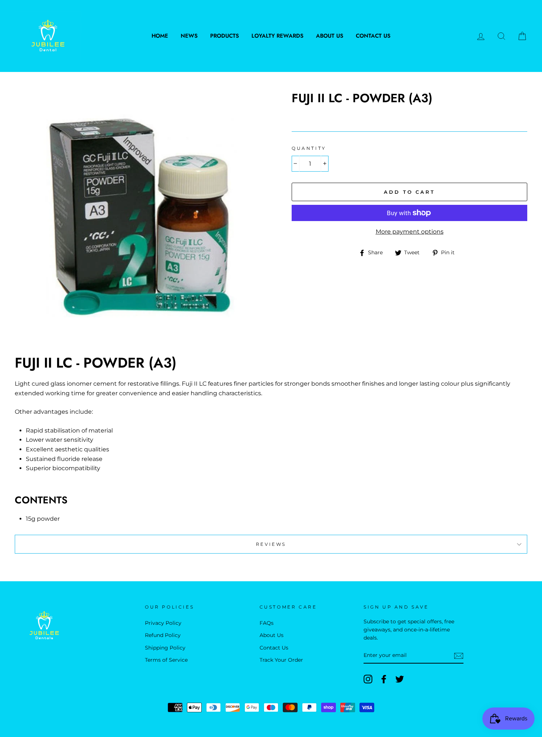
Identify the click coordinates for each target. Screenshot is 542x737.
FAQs (267, 623)
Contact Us (373, 36)
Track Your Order (281, 660)
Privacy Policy (163, 623)
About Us (329, 36)
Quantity (309, 148)
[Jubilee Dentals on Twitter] (399, 679)
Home (160, 36)
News (189, 36)
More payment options (410, 231)
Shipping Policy (165, 648)
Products (224, 36)
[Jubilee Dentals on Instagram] (368, 679)
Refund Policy (163, 635)
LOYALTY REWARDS (277, 36)
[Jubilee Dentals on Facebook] (383, 679)
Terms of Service (166, 660)
